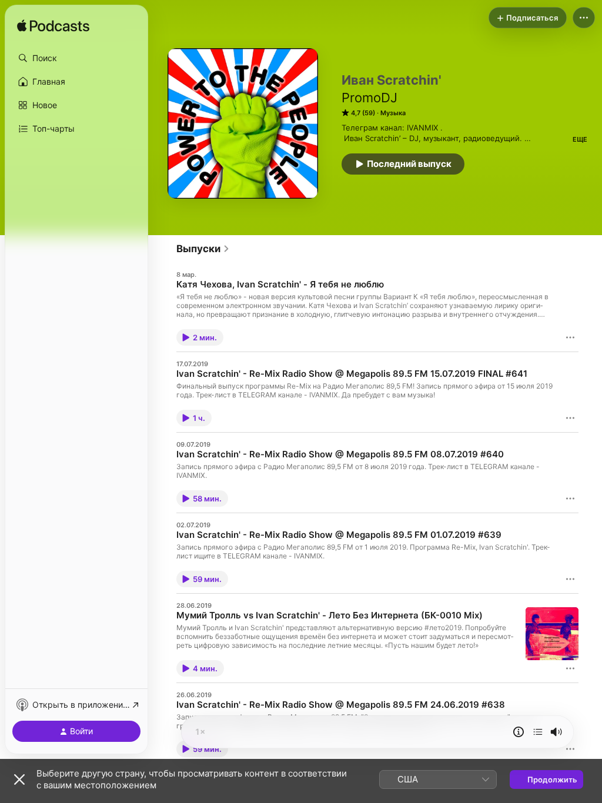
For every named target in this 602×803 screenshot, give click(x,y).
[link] (203, 248)
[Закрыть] (19, 779)
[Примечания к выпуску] (518, 732)
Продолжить (552, 779)
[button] (76, 58)
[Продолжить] (538, 732)
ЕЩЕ (580, 139)
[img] (53, 26)
